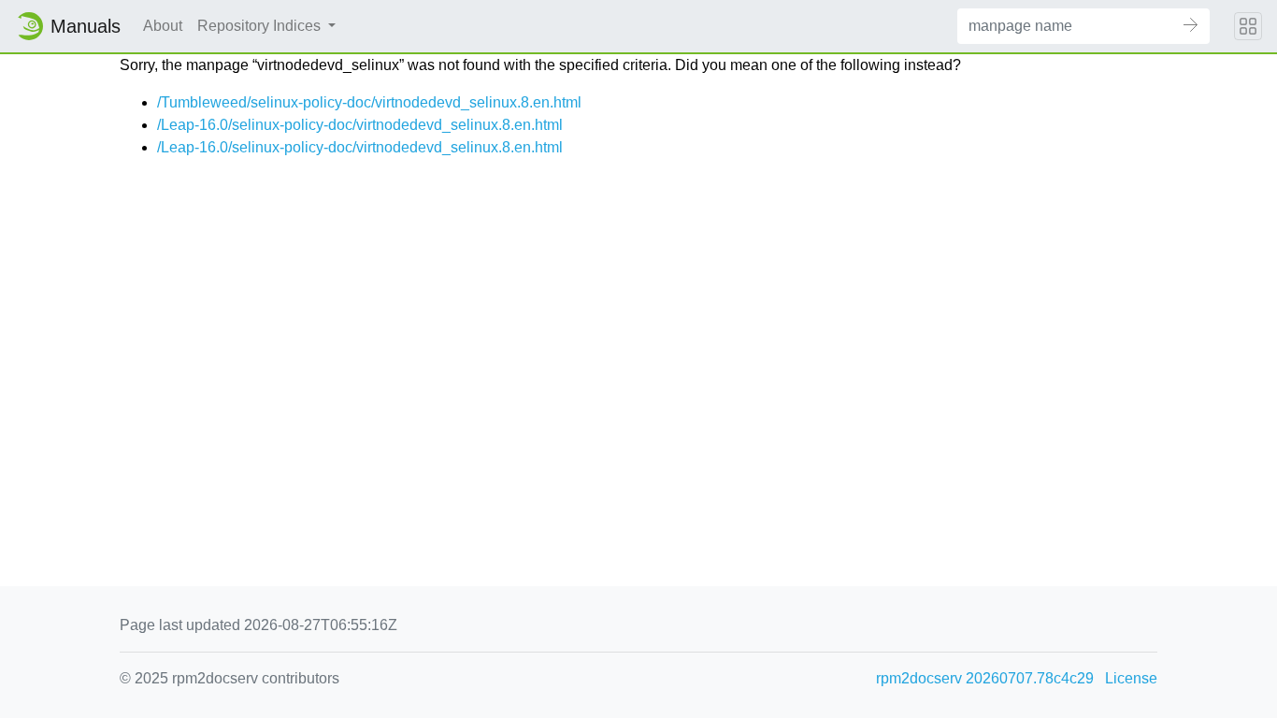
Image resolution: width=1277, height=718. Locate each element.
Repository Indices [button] (260, 26)
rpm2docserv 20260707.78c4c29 (985, 678)
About (162, 26)
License (1131, 678)
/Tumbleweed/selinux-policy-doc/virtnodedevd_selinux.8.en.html (369, 102)
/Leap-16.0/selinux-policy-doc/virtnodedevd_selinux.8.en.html (360, 125)
